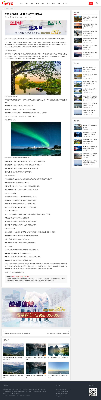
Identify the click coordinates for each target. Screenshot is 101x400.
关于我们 (65, 3)
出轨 (43, 3)
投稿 (91, 3)
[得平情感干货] (8, 5)
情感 (32, 3)
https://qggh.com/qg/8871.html (20, 276)
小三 (48, 3)
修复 (59, 3)
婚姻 (37, 3)
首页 (21, 3)
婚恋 (26, 3)
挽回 (53, 3)
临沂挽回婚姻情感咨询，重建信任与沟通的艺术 (16, 333)
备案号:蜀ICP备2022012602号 (23, 396)
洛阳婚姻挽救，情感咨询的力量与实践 (58, 333)
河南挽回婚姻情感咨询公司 (17, 272)
